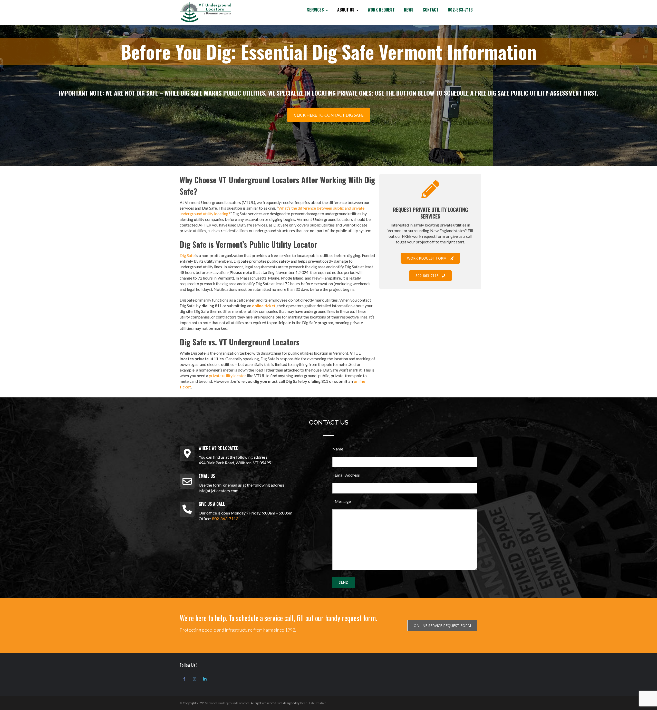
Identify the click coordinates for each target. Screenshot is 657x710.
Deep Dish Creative (313, 703)
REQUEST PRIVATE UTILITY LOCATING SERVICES (430, 213)
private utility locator (227, 375)
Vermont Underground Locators (227, 703)
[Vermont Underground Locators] (205, 12)
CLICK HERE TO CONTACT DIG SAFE (328, 114)
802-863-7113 (225, 518)
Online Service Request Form (442, 625)
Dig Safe (187, 255)
